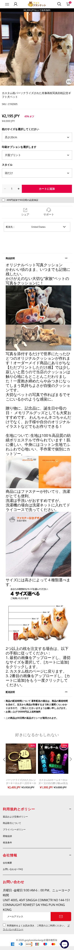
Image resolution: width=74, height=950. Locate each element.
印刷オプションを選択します (19, 147)
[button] (4, 767)
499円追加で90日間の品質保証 (22, 200)
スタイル (7, 164)
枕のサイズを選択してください (20, 129)
